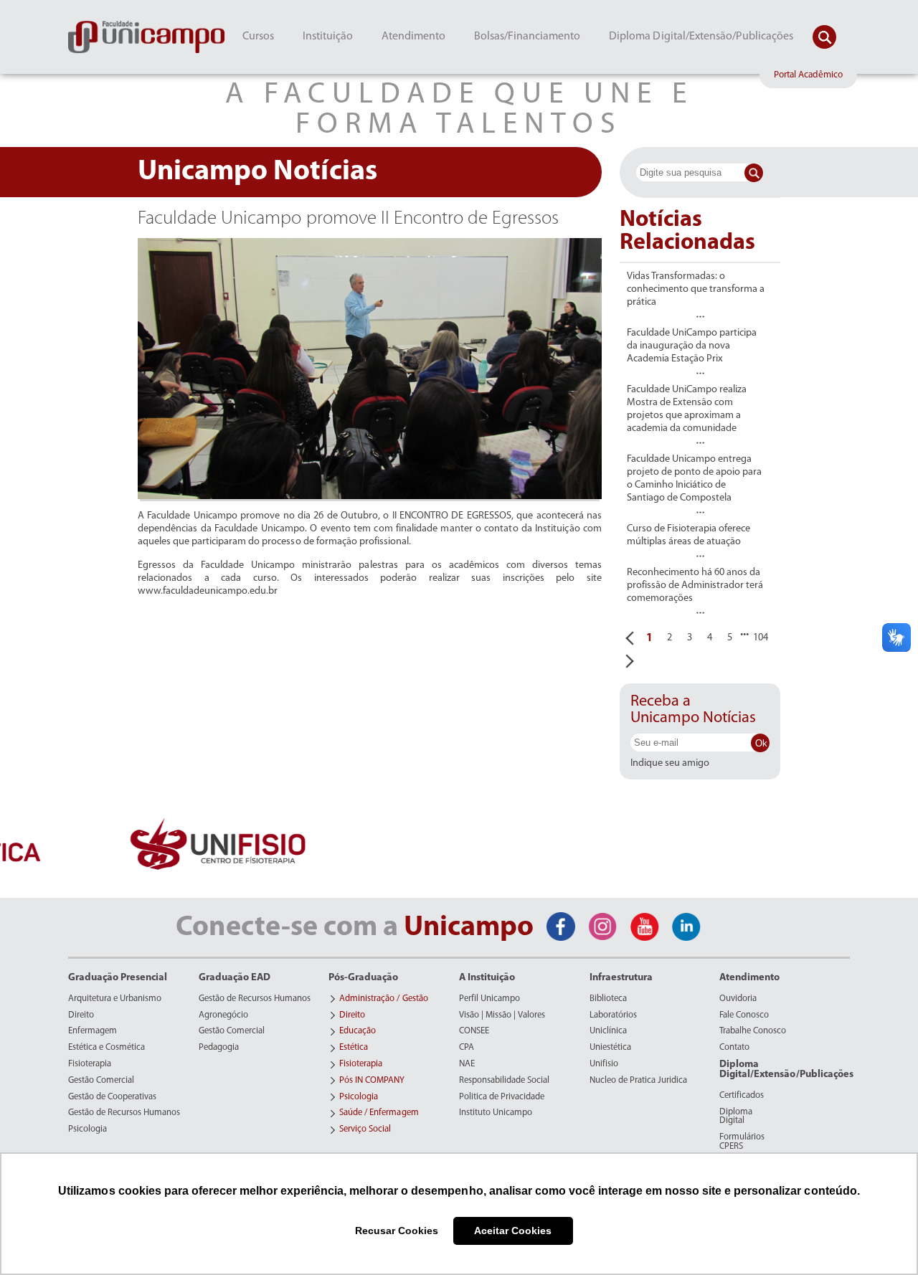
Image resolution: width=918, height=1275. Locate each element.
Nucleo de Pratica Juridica (638, 1080)
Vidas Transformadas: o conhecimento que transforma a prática (696, 289)
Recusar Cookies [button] (396, 1230)
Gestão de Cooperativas (112, 1097)
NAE (467, 1064)
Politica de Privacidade (501, 1097)
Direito (81, 1015)
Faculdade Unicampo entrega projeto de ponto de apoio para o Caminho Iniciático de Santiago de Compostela (694, 478)
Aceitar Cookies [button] (513, 1230)
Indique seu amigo (669, 764)
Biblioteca (608, 999)
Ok (761, 743)
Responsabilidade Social (504, 1080)
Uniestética (610, 1047)
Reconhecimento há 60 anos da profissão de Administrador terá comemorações (695, 585)
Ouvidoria (738, 999)
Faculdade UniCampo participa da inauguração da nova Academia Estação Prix (692, 346)
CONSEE (474, 1031)
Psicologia (87, 1129)
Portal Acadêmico (808, 75)
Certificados (741, 1095)
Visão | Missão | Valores (502, 1015)
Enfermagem (92, 1031)
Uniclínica (608, 1031)
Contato (734, 1047)
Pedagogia (219, 1047)
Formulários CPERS (742, 1142)
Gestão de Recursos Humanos (124, 1113)
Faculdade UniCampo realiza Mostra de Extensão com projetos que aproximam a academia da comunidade (687, 409)
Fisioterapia (89, 1064)
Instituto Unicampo (495, 1113)
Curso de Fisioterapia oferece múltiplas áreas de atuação (688, 535)
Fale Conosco (744, 1015)
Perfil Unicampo (489, 999)
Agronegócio (223, 1015)
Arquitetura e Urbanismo (114, 999)
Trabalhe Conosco (752, 1031)
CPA (466, 1047)
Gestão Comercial (101, 1080)
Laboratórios (613, 1015)
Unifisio (604, 1064)
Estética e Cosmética (106, 1047)
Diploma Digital (735, 1117)
